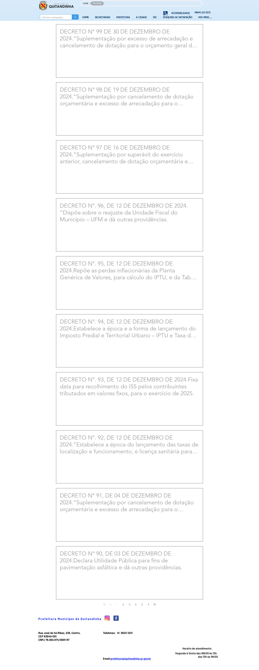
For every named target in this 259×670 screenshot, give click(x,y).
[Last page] (154, 604)
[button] (103, 17)
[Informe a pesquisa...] (75, 17)
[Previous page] (110, 604)
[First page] (104, 604)
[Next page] (148, 604)
